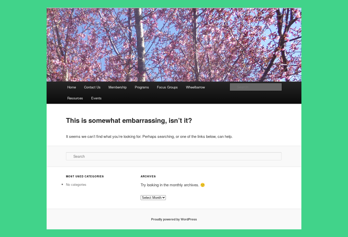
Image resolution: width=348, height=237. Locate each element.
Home (71, 87)
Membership (118, 87)
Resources (75, 98)
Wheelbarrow (195, 87)
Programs (142, 87)
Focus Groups (167, 87)
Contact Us (92, 87)
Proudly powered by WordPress (174, 219)
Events (96, 98)
